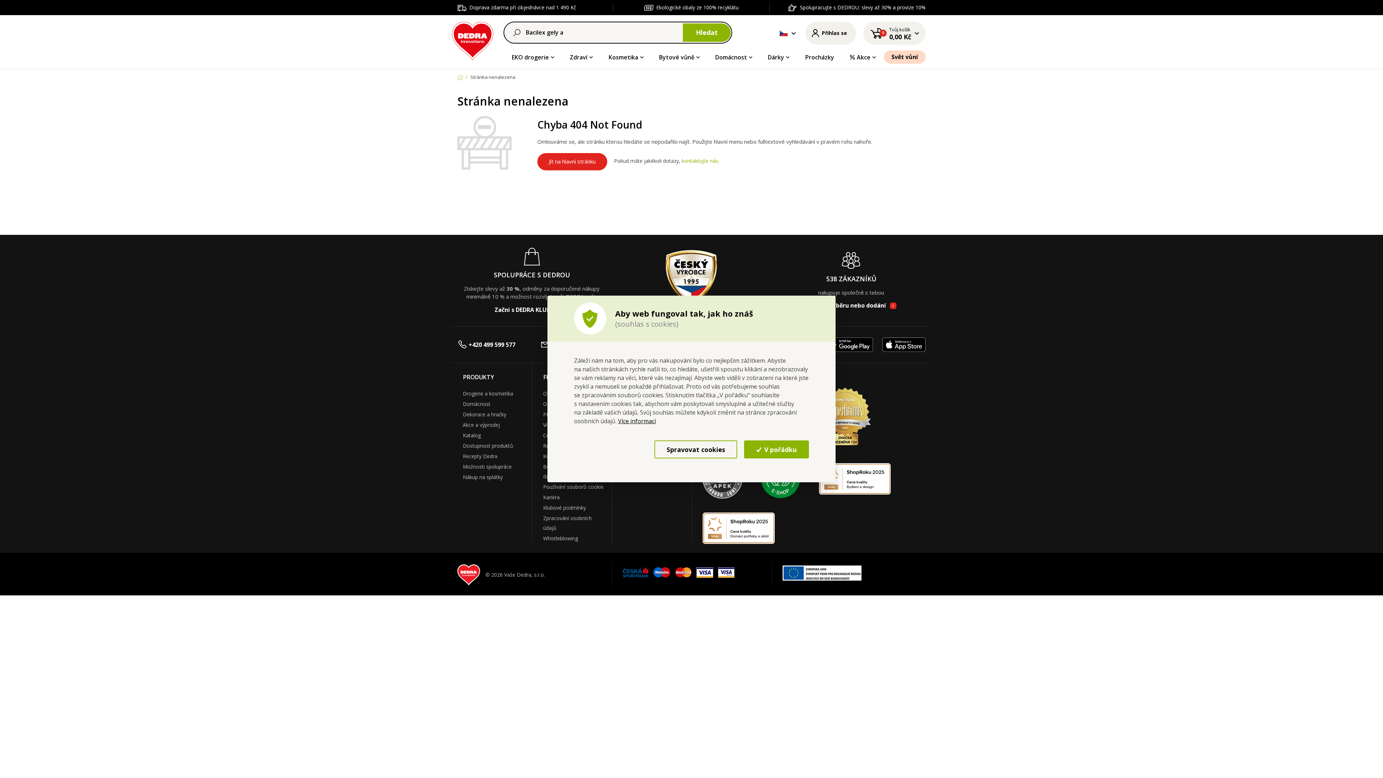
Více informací (637, 421)
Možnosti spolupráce (487, 466)
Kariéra (551, 497)
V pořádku (779, 449)
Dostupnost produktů (488, 445)
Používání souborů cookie (573, 486)
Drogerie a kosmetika (488, 393)
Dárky (776, 57)
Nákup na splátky (483, 477)
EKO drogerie (530, 57)
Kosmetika (623, 57)
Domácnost (731, 57)
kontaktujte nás (700, 161)
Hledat (707, 32)
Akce (863, 57)
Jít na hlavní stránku (572, 161)
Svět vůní (904, 57)
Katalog (472, 435)
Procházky (819, 57)
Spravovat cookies (696, 449)
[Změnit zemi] (783, 33)
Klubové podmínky (564, 507)
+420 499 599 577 (492, 345)
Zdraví (578, 57)
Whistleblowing (560, 538)
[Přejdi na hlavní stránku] (472, 40)
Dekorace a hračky (484, 414)
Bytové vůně (676, 57)
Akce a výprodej (481, 424)
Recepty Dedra (480, 456)
